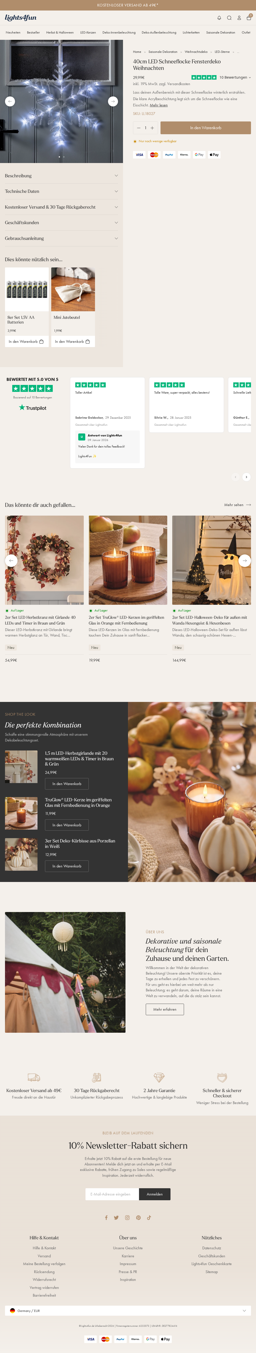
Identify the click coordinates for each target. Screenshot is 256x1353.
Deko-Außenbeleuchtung (159, 32)
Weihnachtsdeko (196, 52)
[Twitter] (116, 1218)
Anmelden (155, 1194)
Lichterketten (191, 32)
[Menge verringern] (136, 128)
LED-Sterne (222, 52)
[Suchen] (229, 17)
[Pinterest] (138, 1217)
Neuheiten (13, 32)
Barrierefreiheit (44, 1295)
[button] (219, 17)
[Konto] (239, 17)
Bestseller (33, 32)
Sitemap (212, 1271)
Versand (44, 1256)
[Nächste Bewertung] (246, 477)
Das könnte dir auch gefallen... (40, 505)
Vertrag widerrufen (44, 1287)
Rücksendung (44, 1271)
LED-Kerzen (88, 32)
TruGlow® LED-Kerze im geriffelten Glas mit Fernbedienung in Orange (78, 802)
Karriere (128, 1256)
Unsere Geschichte (128, 1248)
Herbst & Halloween (60, 32)
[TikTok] (149, 1217)
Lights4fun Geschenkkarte (212, 1263)
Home (137, 52)
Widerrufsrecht (44, 1279)
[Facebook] (106, 1217)
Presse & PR (128, 1271)
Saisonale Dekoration (220, 32)
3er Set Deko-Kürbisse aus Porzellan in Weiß (80, 843)
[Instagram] (127, 1217)
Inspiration (128, 1279)
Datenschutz (211, 1248)
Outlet (246, 32)
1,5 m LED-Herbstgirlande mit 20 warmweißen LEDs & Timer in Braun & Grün (79, 758)
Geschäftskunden (211, 1256)
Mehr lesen (159, 105)
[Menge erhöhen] (154, 128)
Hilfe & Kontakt (44, 1248)
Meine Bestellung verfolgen (44, 1263)
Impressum (128, 1263)
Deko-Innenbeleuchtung (119, 32)
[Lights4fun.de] (20, 18)
